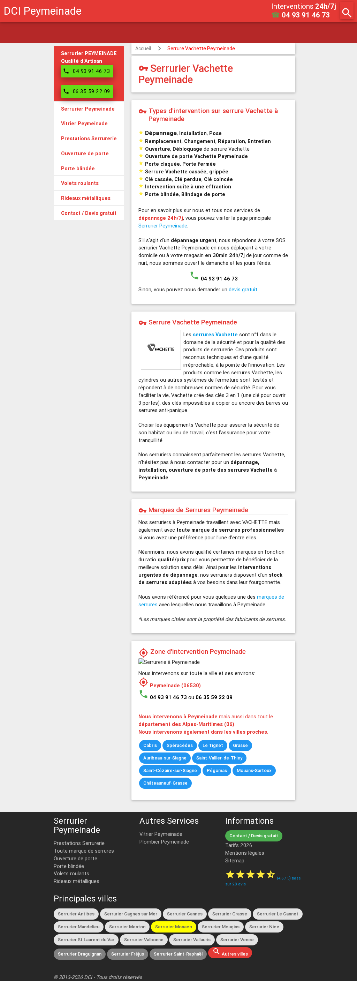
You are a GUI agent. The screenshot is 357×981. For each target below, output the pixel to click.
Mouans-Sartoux (254, 770)
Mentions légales (244, 852)
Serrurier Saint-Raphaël (178, 954)
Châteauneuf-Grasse (165, 783)
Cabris (150, 745)
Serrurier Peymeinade (162, 225)
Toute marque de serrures (84, 850)
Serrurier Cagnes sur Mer (130, 914)
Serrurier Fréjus (127, 954)
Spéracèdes (180, 745)
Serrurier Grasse (229, 914)
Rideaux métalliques (76, 881)
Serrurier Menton (127, 927)
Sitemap (234, 860)
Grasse (240, 745)
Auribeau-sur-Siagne (165, 758)
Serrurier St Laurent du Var (86, 940)
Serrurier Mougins (221, 927)
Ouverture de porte (75, 858)
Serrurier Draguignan (79, 954)
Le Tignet (213, 745)
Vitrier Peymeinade (160, 834)
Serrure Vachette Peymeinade (201, 48)
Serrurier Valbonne (144, 940)
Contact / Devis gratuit (253, 836)
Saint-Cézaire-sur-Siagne (170, 770)
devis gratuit (243, 289)
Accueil (143, 48)
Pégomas (217, 770)
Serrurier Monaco (173, 927)
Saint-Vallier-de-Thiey (219, 758)
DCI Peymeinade (42, 11)
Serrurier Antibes (76, 914)
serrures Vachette (215, 334)
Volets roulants (71, 873)
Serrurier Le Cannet (277, 914)
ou (210, 697)
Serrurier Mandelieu (78, 927)
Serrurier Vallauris (192, 940)
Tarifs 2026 (238, 845)
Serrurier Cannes (185, 914)
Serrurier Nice (264, 927)
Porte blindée (69, 866)
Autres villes (230, 952)
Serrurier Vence (237, 940)
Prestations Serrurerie (79, 843)
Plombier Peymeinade (164, 841)
